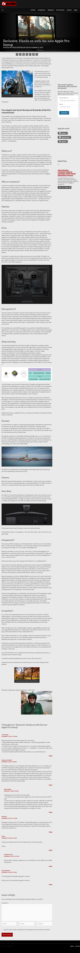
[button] (3, 10)
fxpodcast (51, 10)
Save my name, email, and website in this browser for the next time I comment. (27, 929)
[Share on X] (36, 54)
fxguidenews (65, 137)
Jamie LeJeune (7, 789)
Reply (50, 756)
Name (61, 104)
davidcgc (4, 816)
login (75, 10)
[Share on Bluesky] (23, 54)
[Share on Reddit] (27, 54)
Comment (5, 903)
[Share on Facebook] (17, 54)
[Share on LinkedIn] (20, 54)
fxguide (63, 133)
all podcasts (41, 10)
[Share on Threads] (30, 54)
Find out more (64, 187)
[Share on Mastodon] (33, 54)
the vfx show (60, 10)
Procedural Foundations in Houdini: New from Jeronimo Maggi (67, 173)
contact (69, 10)
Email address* (63, 98)
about (72, 946)
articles (33, 10)
